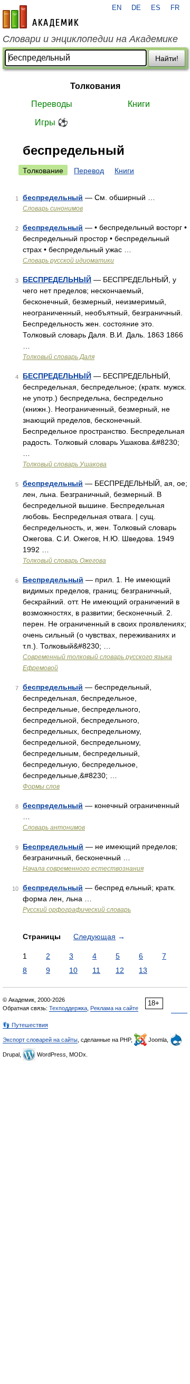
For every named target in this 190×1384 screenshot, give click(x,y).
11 (96, 970)
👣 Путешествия (25, 1025)
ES (155, 8)
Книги (139, 103)
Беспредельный (53, 579)
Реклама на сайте (114, 1008)
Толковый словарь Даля (58, 357)
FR (174, 8)
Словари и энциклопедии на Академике (90, 39)
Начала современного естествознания (83, 868)
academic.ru (41, 16)
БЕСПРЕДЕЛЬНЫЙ (57, 279)
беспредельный (53, 197)
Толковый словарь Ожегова (64, 560)
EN (116, 8)
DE (136, 8)
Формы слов (41, 786)
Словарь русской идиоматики (68, 260)
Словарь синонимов (53, 208)
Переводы (51, 103)
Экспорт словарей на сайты (40, 1040)
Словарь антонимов (54, 827)
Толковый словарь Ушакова (65, 464)
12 (120, 970)
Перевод (89, 170)
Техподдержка (68, 1008)
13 (143, 970)
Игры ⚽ (51, 122)
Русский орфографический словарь (77, 909)
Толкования (95, 86)
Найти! (166, 58)
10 (73, 970)
